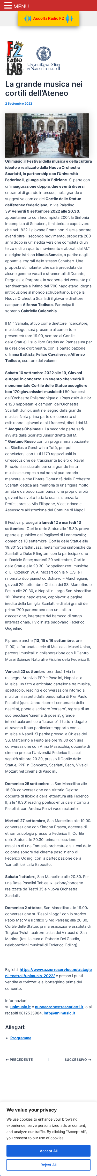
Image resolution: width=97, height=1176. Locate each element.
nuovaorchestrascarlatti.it (59, 1007)
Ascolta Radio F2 (48, 18)
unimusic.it (20, 1007)
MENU (21, 6)
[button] (8, 6)
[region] (48, 1138)
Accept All (48, 1151)
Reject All (48, 1165)
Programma (20, 1038)
